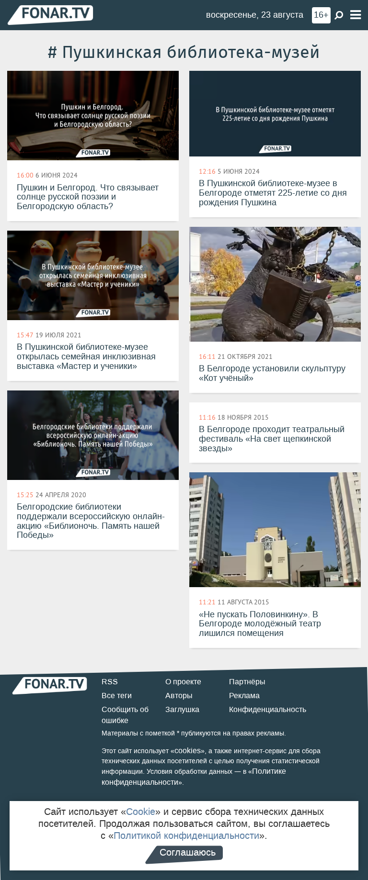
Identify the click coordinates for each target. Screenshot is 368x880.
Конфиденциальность (267, 709)
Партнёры (247, 682)
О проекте (183, 682)
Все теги (117, 696)
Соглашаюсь (188, 852)
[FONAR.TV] (50, 14)
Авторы (179, 696)
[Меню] (355, 15)
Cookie (140, 811)
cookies (187, 751)
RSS (110, 682)
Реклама (244, 696)
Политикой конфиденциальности (186, 835)
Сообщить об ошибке (125, 714)
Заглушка (182, 709)
